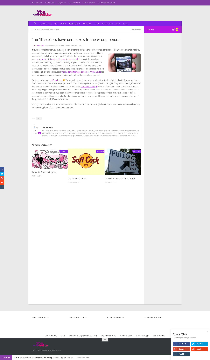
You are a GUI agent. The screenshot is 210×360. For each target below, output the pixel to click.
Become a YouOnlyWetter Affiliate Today (83, 336)
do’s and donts (57, 80)
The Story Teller (74, 3)
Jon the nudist (39, 45)
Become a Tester (126, 336)
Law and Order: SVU (88, 86)
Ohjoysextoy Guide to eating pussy (44, 172)
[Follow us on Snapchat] (177, 29)
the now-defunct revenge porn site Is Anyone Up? (80, 72)
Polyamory (87, 23)
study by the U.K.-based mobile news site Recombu (56, 59)
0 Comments (136, 30)
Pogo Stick (62, 3)
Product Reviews (89, 3)
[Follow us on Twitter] (173, 29)
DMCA (63, 336)
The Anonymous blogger (106, 3)
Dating (43, 30)
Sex (117, 23)
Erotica (96, 23)
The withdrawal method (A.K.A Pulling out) (120, 178)
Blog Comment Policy (108, 336)
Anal (55, 23)
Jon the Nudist (50, 3)
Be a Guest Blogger (142, 336)
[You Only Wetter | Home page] (43, 13)
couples (35, 30)
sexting (39, 118)
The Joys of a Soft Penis (77, 178)
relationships (53, 30)
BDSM (62, 23)
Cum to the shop (36, 3)
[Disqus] (86, 217)
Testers (126, 23)
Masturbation (106, 23)
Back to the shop (51, 336)
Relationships (74, 23)
